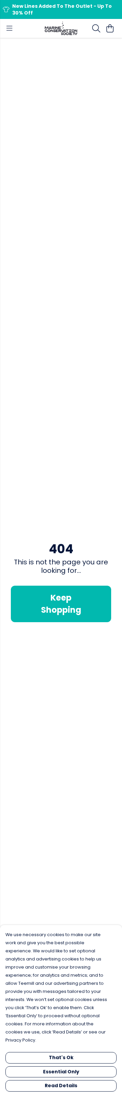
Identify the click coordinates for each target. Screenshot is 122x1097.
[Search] (96, 28)
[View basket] (110, 28)
